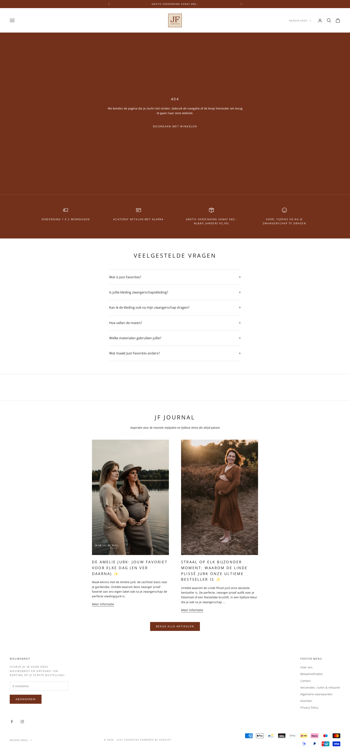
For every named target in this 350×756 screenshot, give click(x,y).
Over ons (306, 667)
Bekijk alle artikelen (175, 626)
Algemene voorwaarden (316, 694)
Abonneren (26, 699)
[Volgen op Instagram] (22, 722)
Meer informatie (103, 604)
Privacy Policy (309, 707)
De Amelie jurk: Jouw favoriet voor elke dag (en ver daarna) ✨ (130, 567)
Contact (305, 681)
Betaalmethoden (311, 674)
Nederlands (298, 20)
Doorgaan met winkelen (175, 126)
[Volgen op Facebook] (12, 722)
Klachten (306, 701)
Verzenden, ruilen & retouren (320, 687)
